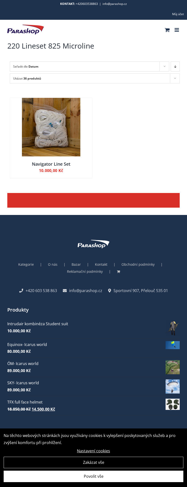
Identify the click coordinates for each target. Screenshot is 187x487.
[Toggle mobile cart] (167, 29)
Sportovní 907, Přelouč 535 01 (140, 290)
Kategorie (26, 264)
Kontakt (101, 264)
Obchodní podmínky (138, 264)
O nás (52, 264)
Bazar (76, 264)
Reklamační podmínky (85, 271)
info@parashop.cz (115, 4)
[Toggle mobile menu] (177, 29)
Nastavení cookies (93, 451)
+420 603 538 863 (41, 290)
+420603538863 (87, 4)
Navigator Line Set (51, 164)
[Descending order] (175, 66)
